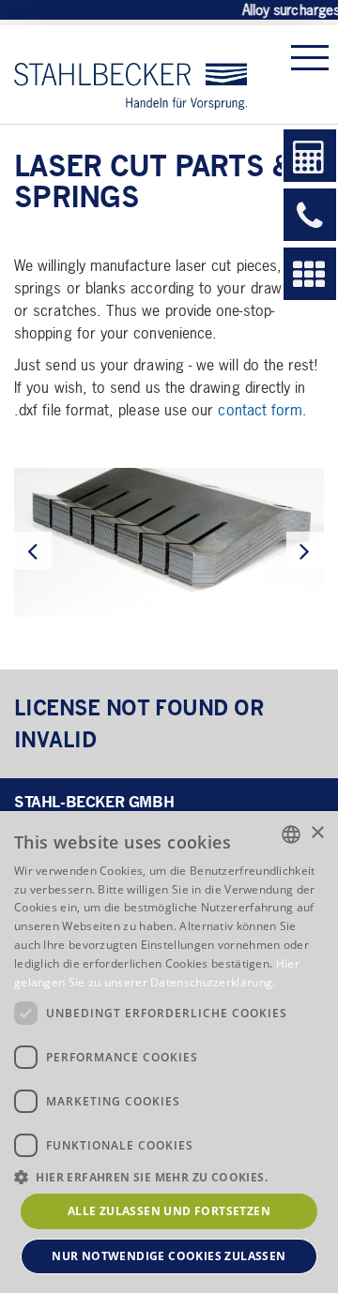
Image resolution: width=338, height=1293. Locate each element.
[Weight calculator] (310, 156)
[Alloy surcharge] (310, 274)
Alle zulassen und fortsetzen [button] (169, 1211)
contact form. (262, 409)
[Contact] (310, 215)
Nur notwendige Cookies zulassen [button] (168, 1256)
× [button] (317, 833)
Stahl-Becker (130, 74)
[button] (169, 1176)
